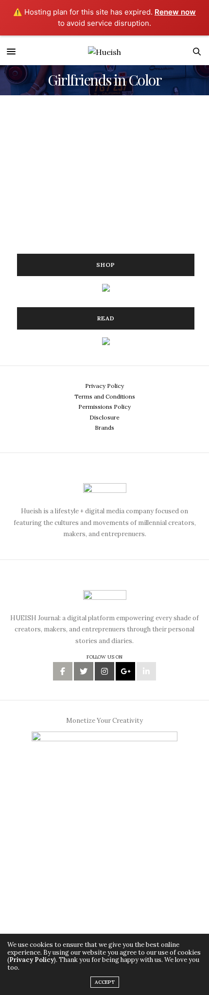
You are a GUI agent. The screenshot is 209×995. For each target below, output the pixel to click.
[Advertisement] (90, 175)
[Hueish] (104, 51)
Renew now (175, 12)
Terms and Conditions (104, 396)
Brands (104, 427)
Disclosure (104, 417)
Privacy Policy (104, 385)
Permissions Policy (104, 406)
